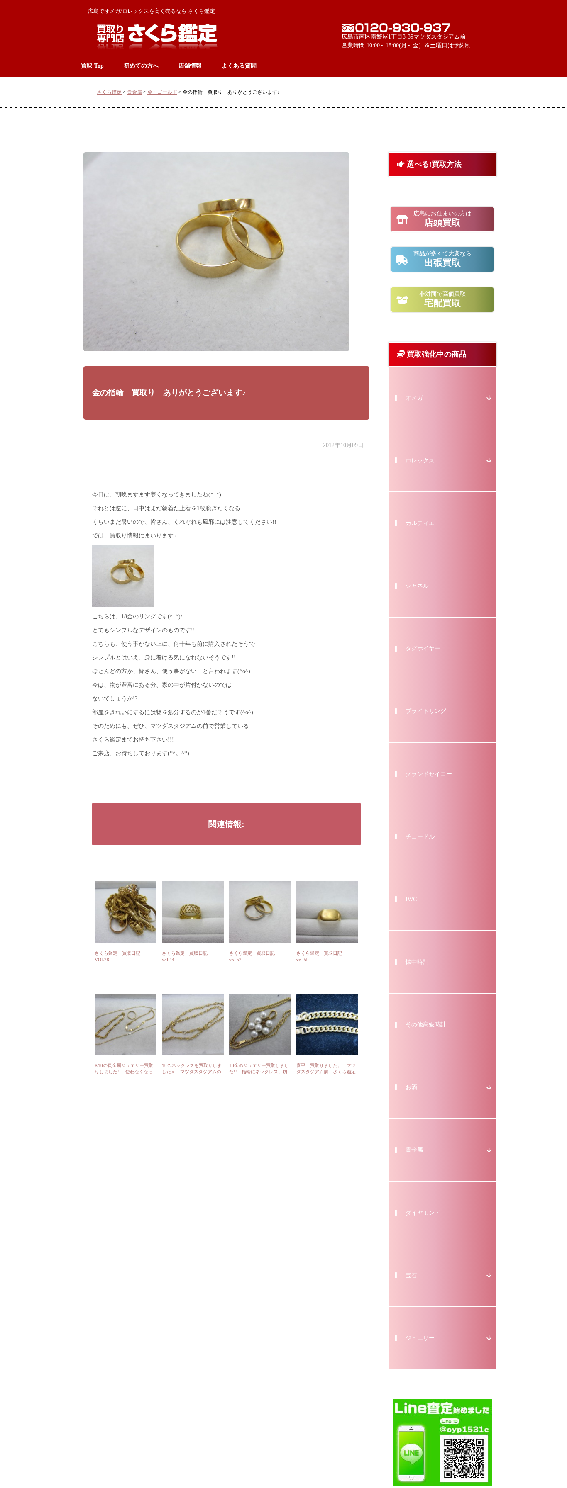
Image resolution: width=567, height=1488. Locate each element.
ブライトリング (426, 711)
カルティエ (420, 523)
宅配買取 (442, 299)
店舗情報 (190, 65)
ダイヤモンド (423, 1213)
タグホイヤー (423, 648)
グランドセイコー (429, 774)
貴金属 (134, 92)
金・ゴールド (162, 92)
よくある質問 (239, 65)
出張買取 (442, 259)
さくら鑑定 (109, 92)
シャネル (417, 586)
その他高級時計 (426, 1024)
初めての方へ (141, 65)
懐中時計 (417, 962)
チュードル (420, 837)
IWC (411, 899)
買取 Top (92, 65)
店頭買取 (442, 219)
